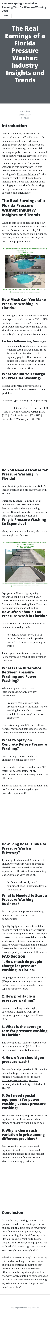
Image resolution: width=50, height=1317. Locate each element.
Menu (6, 16)
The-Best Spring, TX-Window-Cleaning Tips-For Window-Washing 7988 (24, 7)
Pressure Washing (27, 174)
